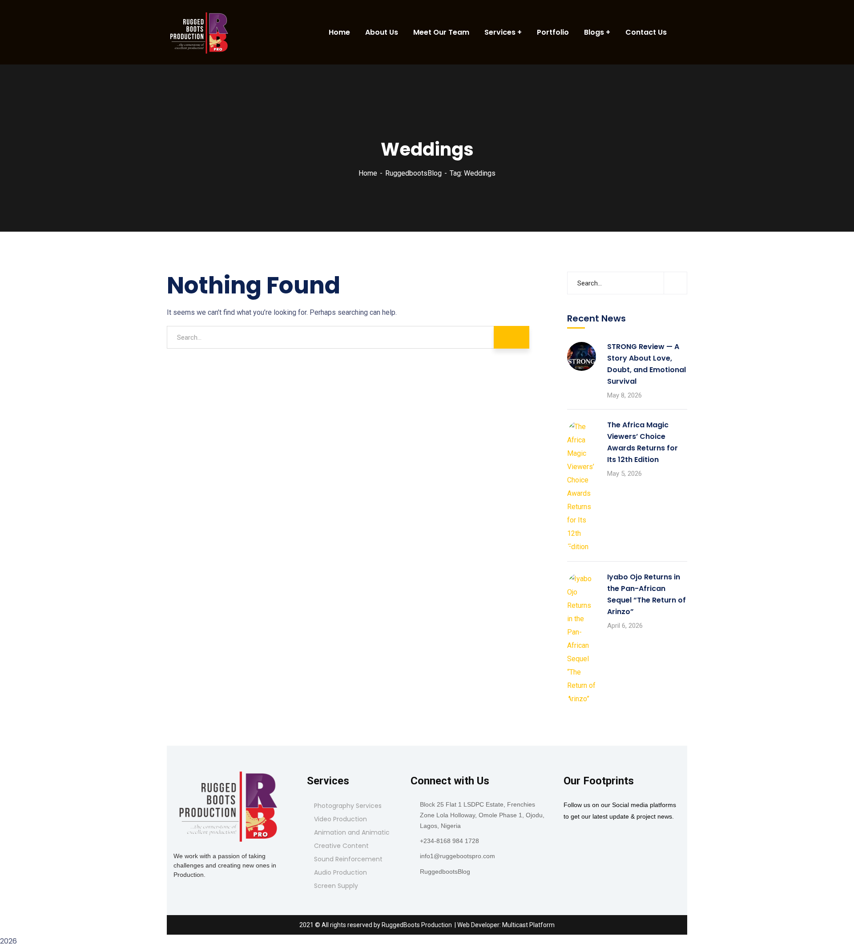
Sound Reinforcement (348, 859)
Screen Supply (336, 885)
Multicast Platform (528, 924)
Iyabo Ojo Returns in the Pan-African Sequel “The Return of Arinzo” (646, 594)
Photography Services (348, 805)
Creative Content (341, 845)
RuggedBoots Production (417, 924)
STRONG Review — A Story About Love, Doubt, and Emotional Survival (646, 363)
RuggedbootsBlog (413, 173)
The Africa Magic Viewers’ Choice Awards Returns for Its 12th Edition (642, 442)
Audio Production (340, 872)
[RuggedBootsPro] (200, 32)
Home (368, 173)
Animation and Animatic (352, 832)
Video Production (340, 819)
